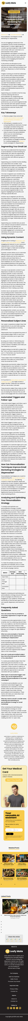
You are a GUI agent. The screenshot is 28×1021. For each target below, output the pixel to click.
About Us (14, 999)
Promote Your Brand (14, 981)
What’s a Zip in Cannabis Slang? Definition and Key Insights (22, 864)
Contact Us (14, 991)
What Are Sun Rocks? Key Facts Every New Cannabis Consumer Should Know (8, 879)
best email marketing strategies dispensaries (13, 479)
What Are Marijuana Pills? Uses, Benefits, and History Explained (22, 879)
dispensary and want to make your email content (13, 241)
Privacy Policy (14, 989)
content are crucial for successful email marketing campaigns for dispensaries (13, 119)
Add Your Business (14, 977)
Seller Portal (14, 979)
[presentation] (8, 858)
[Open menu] (25, 3)
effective (21, 141)
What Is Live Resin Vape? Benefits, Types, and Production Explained (8, 864)
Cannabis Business (14, 11)
